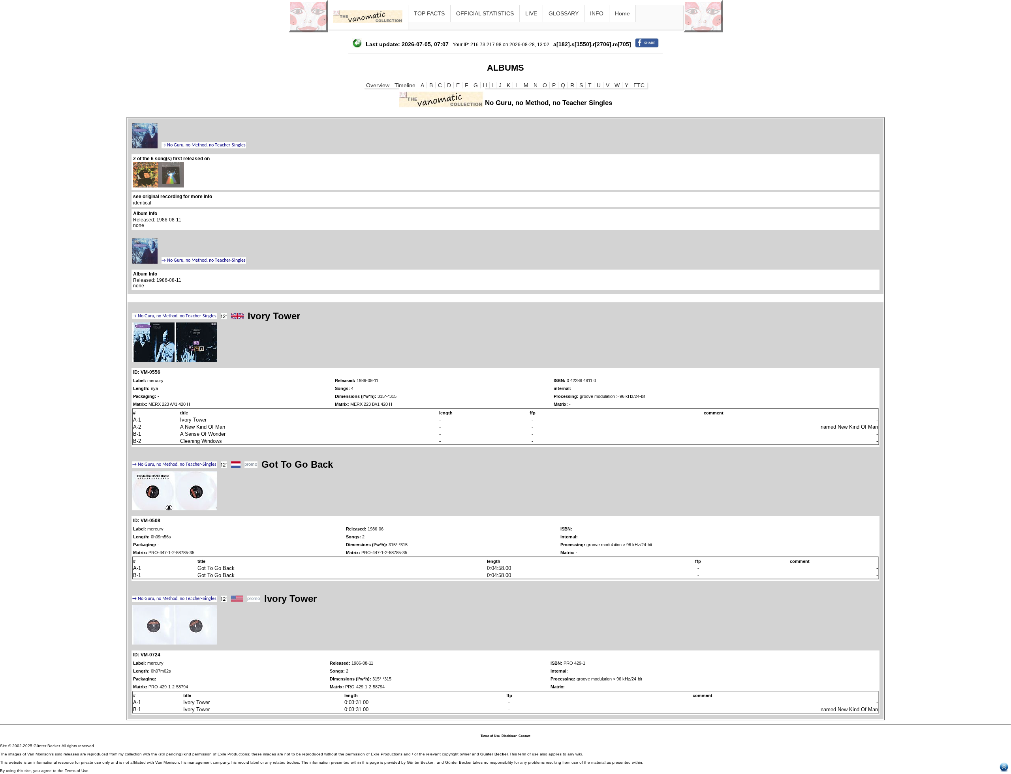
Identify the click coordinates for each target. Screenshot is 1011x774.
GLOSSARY (564, 13)
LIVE (531, 13)
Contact (524, 736)
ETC (639, 85)
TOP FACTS (429, 13)
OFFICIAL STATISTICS (485, 13)
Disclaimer (509, 736)
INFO (596, 13)
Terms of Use (490, 736)
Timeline (405, 85)
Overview (377, 85)
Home (622, 13)
